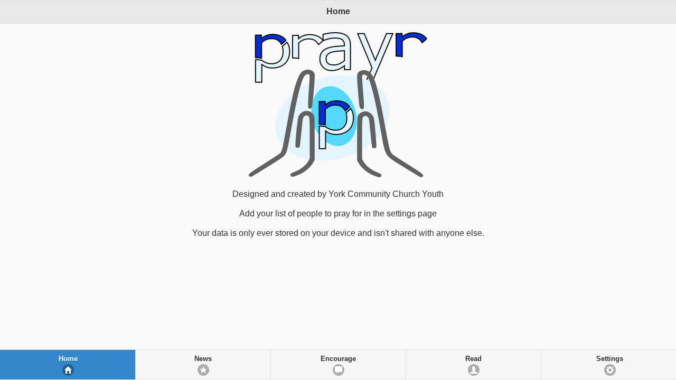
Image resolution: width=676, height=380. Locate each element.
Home (68, 359)
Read (473, 359)
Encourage (338, 359)
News (203, 359)
